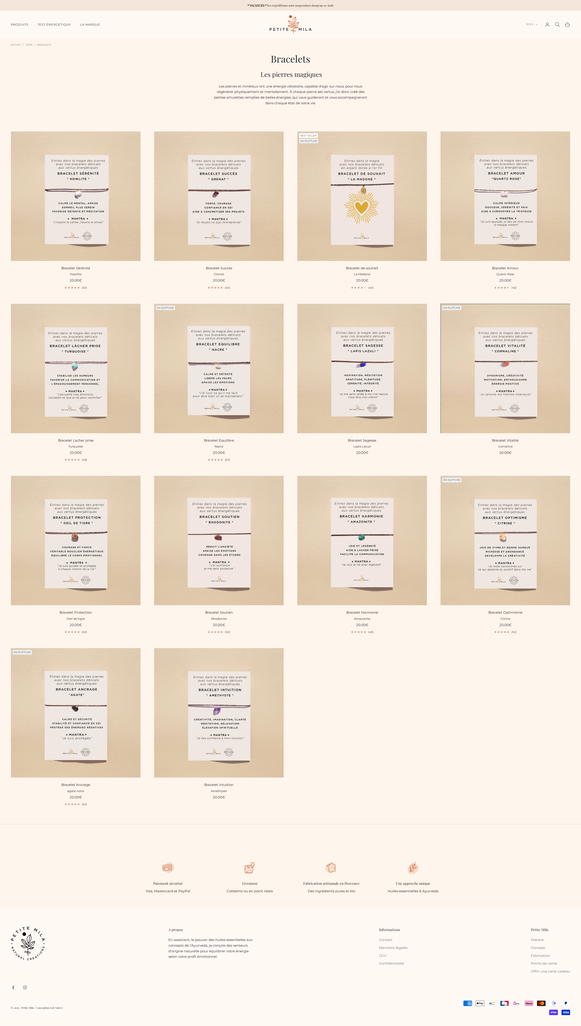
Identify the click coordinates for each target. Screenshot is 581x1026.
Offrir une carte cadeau (550, 971)
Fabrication (540, 955)
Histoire (537, 940)
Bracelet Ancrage (75, 785)
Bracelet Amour (505, 268)
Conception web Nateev (49, 1007)
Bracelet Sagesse (362, 440)
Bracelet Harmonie (362, 612)
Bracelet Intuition (219, 785)
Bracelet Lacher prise (76, 440)
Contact (385, 940)
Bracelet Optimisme (505, 612)
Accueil (16, 44)
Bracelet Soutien (219, 612)
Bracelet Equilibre (219, 440)
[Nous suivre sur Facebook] (13, 987)
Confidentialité (391, 963)
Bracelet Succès (219, 268)
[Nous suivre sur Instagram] (25, 987)
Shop (29, 44)
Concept (538, 948)
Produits (19, 24)
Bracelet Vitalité (505, 440)
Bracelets (44, 44)
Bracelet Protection (75, 612)
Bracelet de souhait (362, 268)
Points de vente (544, 963)
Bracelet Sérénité (75, 268)
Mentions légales (393, 948)
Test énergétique (54, 24)
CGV (382, 955)
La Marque (90, 24)
